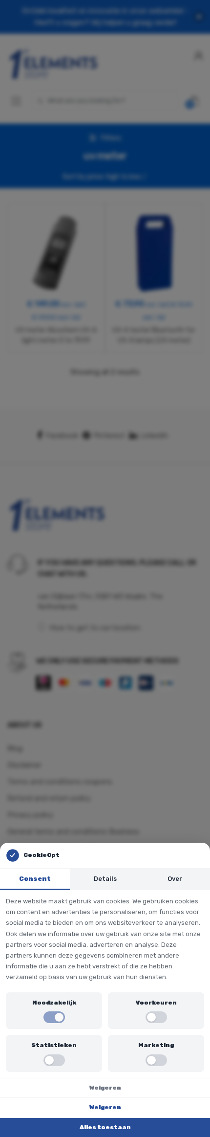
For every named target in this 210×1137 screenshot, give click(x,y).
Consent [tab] (35, 878)
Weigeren (105, 1087)
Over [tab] (175, 878)
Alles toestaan (105, 1127)
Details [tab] (105, 878)
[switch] (54, 1017)
